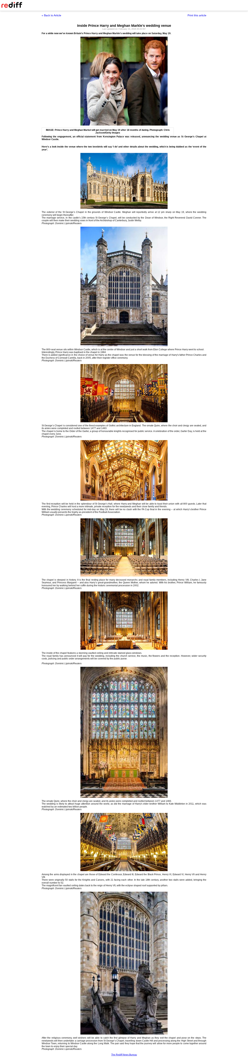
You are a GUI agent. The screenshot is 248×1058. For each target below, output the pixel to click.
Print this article (197, 15)
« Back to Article (51, 15)
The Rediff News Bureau (124, 1054)
